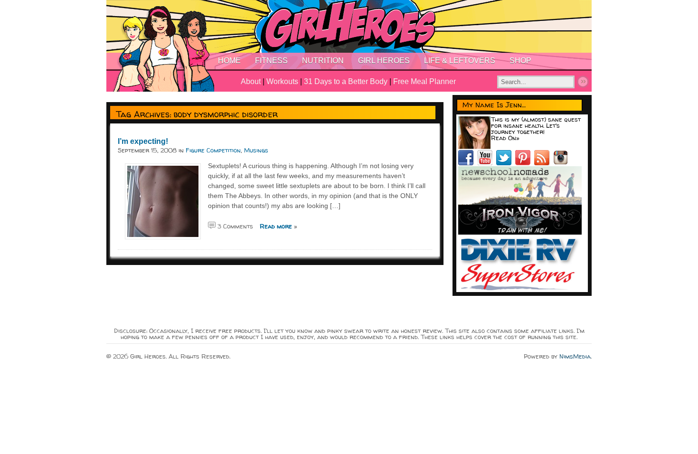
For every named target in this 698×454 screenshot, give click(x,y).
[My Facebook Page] (467, 163)
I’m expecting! (143, 141)
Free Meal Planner (424, 81)
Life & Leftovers (459, 61)
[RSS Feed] (543, 163)
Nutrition (323, 61)
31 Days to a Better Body (345, 81)
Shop (520, 61)
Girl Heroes (384, 61)
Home (229, 61)
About (251, 81)
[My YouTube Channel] (486, 163)
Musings (256, 150)
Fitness (271, 61)
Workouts (282, 81)
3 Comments (235, 226)
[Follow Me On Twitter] (505, 163)
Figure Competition (213, 150)
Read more (276, 226)
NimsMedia (575, 356)
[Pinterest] (524, 163)
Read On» (505, 137)
